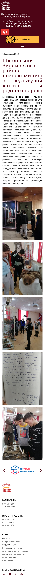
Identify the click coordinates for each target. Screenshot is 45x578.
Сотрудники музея (9, 545)
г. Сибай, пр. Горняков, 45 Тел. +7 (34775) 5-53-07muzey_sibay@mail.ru (18, 23)
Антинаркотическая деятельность (15, 551)
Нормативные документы (12, 548)
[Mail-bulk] (21, 574)
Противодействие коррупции (13, 554)
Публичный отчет (9, 557)
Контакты (6, 538)
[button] (22, 39)
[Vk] (4, 574)
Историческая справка (11, 542)
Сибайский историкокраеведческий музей (15, 15)
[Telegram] (10, 574)
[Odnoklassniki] (15, 574)
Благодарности (8, 561)
